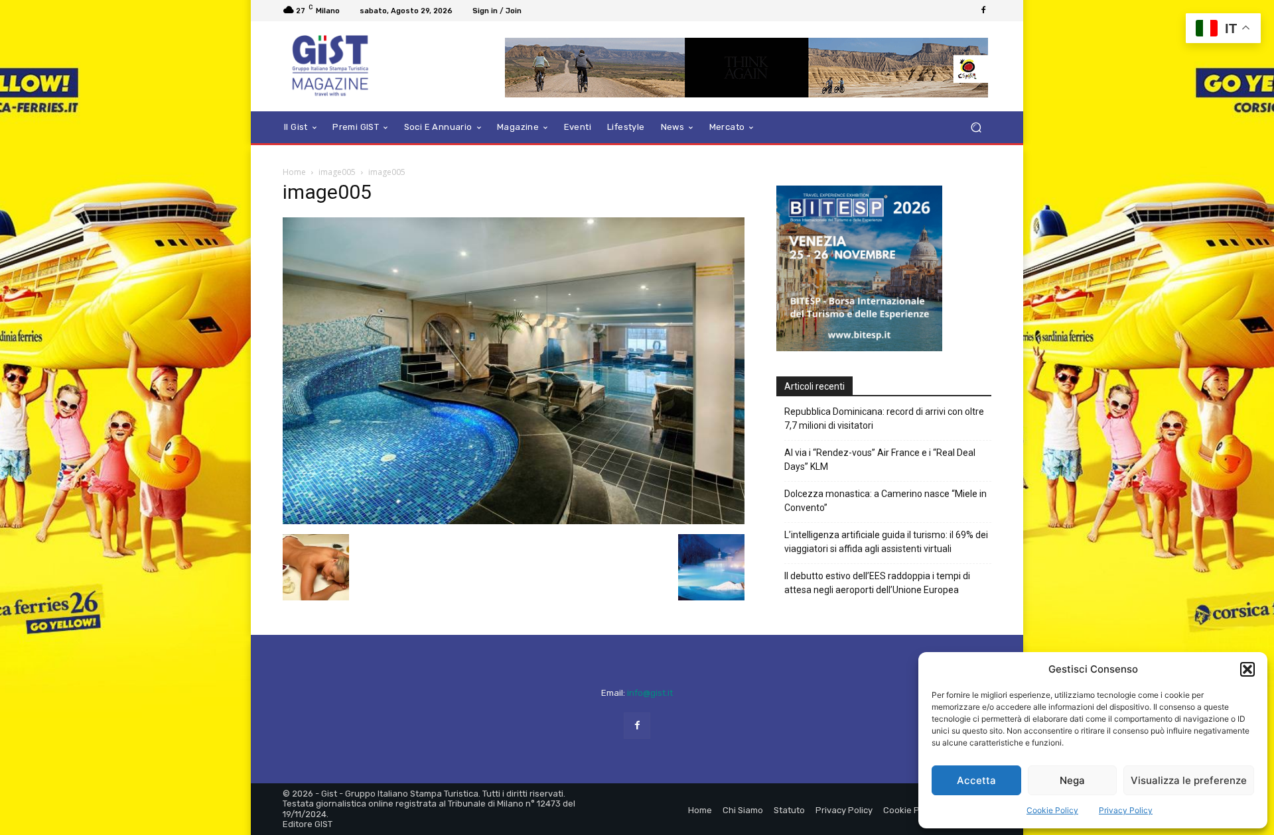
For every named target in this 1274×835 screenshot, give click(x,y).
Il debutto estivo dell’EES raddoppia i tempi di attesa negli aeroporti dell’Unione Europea (877, 583)
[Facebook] (983, 11)
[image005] (513, 520)
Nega (1072, 780)
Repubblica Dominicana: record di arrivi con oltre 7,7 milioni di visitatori (884, 418)
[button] (1247, 669)
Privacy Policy (1126, 810)
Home (294, 172)
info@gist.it (650, 693)
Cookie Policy (1052, 810)
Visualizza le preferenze (1189, 780)
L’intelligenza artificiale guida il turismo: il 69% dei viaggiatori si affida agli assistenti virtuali (886, 541)
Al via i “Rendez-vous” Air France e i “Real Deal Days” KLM (879, 459)
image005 (337, 172)
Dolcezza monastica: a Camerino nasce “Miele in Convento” (885, 500)
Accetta (976, 780)
